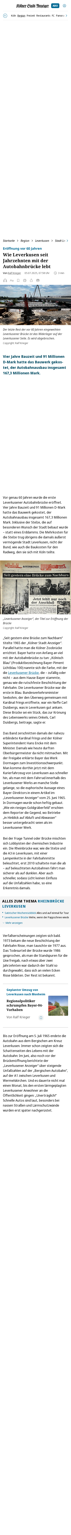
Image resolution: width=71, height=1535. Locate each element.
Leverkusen (42, 241)
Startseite (9, 241)
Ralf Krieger (14, 273)
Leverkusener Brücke (23, 672)
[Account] (64, 5)
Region (25, 241)
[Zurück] (5, 15)
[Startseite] (32, 6)
